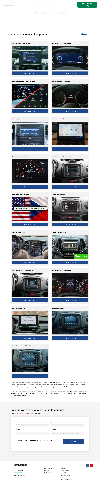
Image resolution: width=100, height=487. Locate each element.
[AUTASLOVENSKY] (11, 5)
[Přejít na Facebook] (87, 465)
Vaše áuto (54, 429)
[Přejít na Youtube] (91, 465)
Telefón (53, 423)
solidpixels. (18, 483)
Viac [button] (56, 5)
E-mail (18, 429)
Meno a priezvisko (21, 423)
